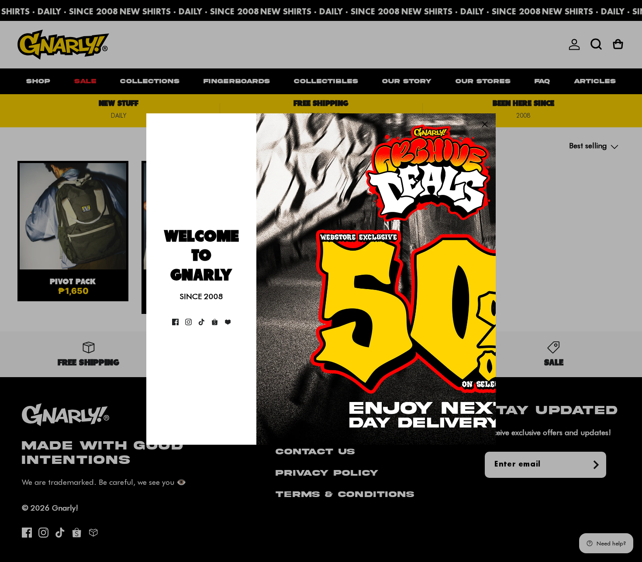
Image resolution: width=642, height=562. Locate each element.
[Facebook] (175, 322)
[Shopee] (214, 322)
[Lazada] (227, 322)
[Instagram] (188, 322)
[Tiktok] (201, 322)
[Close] (484, 124)
